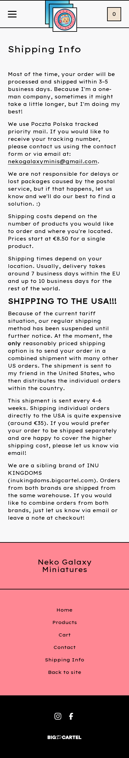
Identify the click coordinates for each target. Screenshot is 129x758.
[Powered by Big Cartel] (64, 734)
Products (64, 622)
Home (64, 610)
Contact (65, 647)
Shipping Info (64, 660)
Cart (65, 635)
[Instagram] (58, 716)
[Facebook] (71, 716)
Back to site (64, 672)
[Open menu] (12, 14)
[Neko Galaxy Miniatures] (65, 19)
